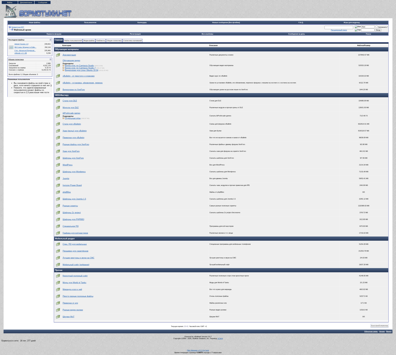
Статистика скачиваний (132, 41)
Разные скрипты (70, 206)
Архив (382, 331)
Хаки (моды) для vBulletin (75, 131)
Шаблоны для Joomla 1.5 (74, 199)
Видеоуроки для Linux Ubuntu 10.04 (81, 70)
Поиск (368, 34)
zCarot (220, 338)
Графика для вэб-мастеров (75, 233)
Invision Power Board (72, 185)
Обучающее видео (71, 60)
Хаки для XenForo (71, 151)
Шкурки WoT (68, 317)
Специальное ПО (71, 226)
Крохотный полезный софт (75, 276)
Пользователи (90, 22)
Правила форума (54, 34)
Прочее (58, 270)
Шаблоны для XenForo (73, 158)
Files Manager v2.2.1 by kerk (198, 350)
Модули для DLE (71, 107)
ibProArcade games (71, 113)
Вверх (389, 331)
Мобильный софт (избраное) (76, 264)
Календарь (142, 22)
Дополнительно (26, 2)
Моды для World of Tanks (74, 282)
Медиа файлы (89, 41)
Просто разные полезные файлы (78, 296)
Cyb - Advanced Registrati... (25, 50)
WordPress (68, 165)
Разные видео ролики (73, 310)
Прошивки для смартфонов (75, 251)
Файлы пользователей (73, 41)
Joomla (66, 178)
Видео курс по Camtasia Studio (79, 65)
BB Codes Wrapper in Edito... (25, 47)
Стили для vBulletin (72, 124)
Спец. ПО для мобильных (75, 244)
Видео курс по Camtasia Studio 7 (80, 68)
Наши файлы (34, 22)
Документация (69, 55)
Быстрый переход (379, 325)
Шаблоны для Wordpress (74, 172)
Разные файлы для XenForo (76, 144)
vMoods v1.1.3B (21, 53)
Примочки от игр (70, 303)
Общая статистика (16, 59)
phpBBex (67, 192)
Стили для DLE (70, 101)
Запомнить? (383, 27)
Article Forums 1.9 (21, 44)
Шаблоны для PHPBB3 (73, 219)
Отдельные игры (73, 118)
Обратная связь (371, 331)
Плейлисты (100, 41)
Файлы (9, 2)
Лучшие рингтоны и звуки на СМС (78, 258)
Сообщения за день (296, 34)
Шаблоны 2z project (72, 212)
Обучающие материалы (67, 49)
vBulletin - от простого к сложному (79, 76)
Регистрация (135, 34)
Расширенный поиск (339, 30)
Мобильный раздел (65, 238)
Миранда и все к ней (72, 289)
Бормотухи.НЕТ (18, 27)
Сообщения (42, 2)
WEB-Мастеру (62, 95)
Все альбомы (207, 34)
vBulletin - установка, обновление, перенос (83, 83)
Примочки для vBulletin (73, 137)
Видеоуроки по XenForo (74, 89)
